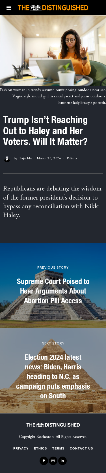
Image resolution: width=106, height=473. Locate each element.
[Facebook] (44, 461)
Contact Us (81, 448)
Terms (58, 448)
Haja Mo (25, 158)
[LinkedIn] (62, 461)
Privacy (21, 448)
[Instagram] (53, 461)
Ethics (40, 448)
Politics (72, 158)
